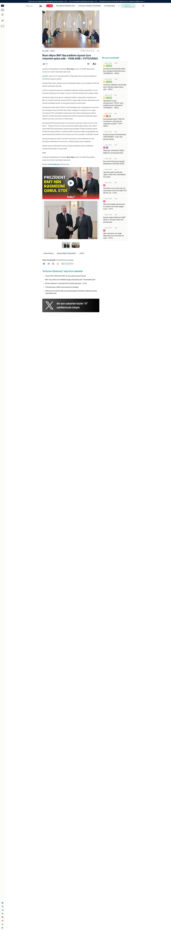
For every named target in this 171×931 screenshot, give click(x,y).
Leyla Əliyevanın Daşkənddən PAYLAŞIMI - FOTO (56, 1)
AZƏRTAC (45, 76)
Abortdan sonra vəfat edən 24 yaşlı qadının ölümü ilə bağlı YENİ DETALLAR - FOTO (114, 190)
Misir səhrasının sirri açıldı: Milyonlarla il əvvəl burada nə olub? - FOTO (113, 235)
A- (88, 64)
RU (2, 10)
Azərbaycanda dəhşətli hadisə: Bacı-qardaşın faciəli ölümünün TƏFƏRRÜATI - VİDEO (114, 71)
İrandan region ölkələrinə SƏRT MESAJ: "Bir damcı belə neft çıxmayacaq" (114, 219)
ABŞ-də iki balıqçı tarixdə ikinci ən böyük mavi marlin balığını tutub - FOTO (114, 206)
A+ (94, 63)
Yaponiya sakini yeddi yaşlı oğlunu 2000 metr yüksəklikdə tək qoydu (114, 174)
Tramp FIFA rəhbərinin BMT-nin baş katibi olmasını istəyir (65, 276)
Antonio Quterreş (48, 253)
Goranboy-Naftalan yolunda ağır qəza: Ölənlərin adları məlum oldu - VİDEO (114, 87)
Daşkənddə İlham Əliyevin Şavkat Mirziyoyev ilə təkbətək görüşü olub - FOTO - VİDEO (98, 1)
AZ (2, 5)
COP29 (82, 253)
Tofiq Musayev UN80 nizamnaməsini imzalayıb (62, 287)
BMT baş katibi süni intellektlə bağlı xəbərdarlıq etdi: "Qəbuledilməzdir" (70, 280)
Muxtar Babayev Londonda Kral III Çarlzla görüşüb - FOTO (66, 283)
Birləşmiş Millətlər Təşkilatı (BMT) (66, 253)
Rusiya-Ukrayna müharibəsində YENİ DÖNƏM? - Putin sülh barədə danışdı (114, 137)
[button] (119, 6)
